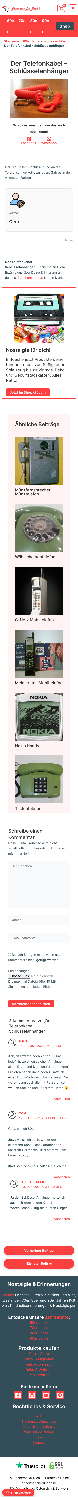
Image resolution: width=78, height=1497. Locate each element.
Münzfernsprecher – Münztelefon (34, 492)
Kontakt (39, 1442)
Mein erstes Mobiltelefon (39, 682)
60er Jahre (39, 1322)
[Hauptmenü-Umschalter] (73, 8)
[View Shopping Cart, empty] (61, 8)
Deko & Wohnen (39, 1370)
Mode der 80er (55, 41)
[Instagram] (32, 1395)
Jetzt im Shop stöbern (28, 392)
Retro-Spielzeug (39, 1364)
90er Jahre (39, 1338)
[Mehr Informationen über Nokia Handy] (39, 716)
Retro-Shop (39, 1354)
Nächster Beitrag (39, 1263)
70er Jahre (39, 1328)
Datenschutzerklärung (39, 1427)
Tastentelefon (28, 808)
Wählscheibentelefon (35, 556)
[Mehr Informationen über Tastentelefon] (39, 779)
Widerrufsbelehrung (39, 1432)
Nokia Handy (27, 745)
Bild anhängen (18, 971)
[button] (65, 26)
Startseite (11, 41)
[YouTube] (46, 1395)
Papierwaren (39, 1375)
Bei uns (8, 1295)
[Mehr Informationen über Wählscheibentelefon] (39, 527)
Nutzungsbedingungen (39, 1421)
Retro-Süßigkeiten (39, 1359)
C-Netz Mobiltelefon (34, 619)
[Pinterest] (60, 1395)
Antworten (62, 1099)
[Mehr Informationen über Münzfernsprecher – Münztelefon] (39, 460)
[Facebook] (18, 1395)
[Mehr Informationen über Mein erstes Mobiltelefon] (39, 653)
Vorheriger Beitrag (39, 1250)
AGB (39, 1416)
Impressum (39, 1437)
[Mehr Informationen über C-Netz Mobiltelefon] (39, 590)
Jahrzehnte (57, 1317)
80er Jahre (31, 41)
